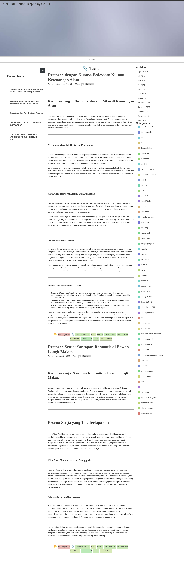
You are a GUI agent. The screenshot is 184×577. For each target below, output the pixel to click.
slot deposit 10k (147, 339)
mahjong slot (146, 233)
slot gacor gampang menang (152, 355)
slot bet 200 (145, 329)
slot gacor (145, 350)
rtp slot (144, 270)
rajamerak (145, 260)
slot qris (144, 366)
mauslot (144, 249)
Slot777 (144, 382)
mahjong (144, 228)
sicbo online (145, 291)
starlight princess (148, 408)
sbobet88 (144, 281)
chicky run (145, 153)
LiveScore (145, 222)
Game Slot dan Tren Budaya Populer (26, 113)
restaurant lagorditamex (69, 391)
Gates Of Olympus (148, 175)
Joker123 (144, 191)
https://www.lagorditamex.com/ (94, 119)
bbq (142, 138)
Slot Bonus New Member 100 (152, 334)
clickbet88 (145, 159)
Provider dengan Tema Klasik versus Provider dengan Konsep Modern (26, 90)
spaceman (145, 392)
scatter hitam (146, 286)
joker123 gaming (147, 196)
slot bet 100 (145, 323)
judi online (145, 212)
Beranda (92, 59)
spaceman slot (147, 403)
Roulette (144, 265)
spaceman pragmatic (149, 397)
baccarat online (147, 132)
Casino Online (146, 148)
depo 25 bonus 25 (148, 169)
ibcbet (143, 180)
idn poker (144, 185)
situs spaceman (147, 313)
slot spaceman (147, 371)
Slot (142, 318)
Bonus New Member (149, 143)
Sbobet (144, 276)
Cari (42, 70)
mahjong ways (146, 238)
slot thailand (146, 376)
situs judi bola (146, 297)
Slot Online (145, 360)
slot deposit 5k (147, 344)
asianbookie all (147, 127)
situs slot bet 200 (148, 307)
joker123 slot (146, 201)
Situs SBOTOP (147, 302)
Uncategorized (146, 413)
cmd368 (144, 164)
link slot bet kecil (147, 217)
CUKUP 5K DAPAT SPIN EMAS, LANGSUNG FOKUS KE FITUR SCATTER (23, 137)
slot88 (143, 387)
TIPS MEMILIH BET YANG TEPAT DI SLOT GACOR (25, 124)
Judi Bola (144, 206)
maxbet (144, 254)
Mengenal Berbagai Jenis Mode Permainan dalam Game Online (24, 102)
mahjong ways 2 (147, 244)
